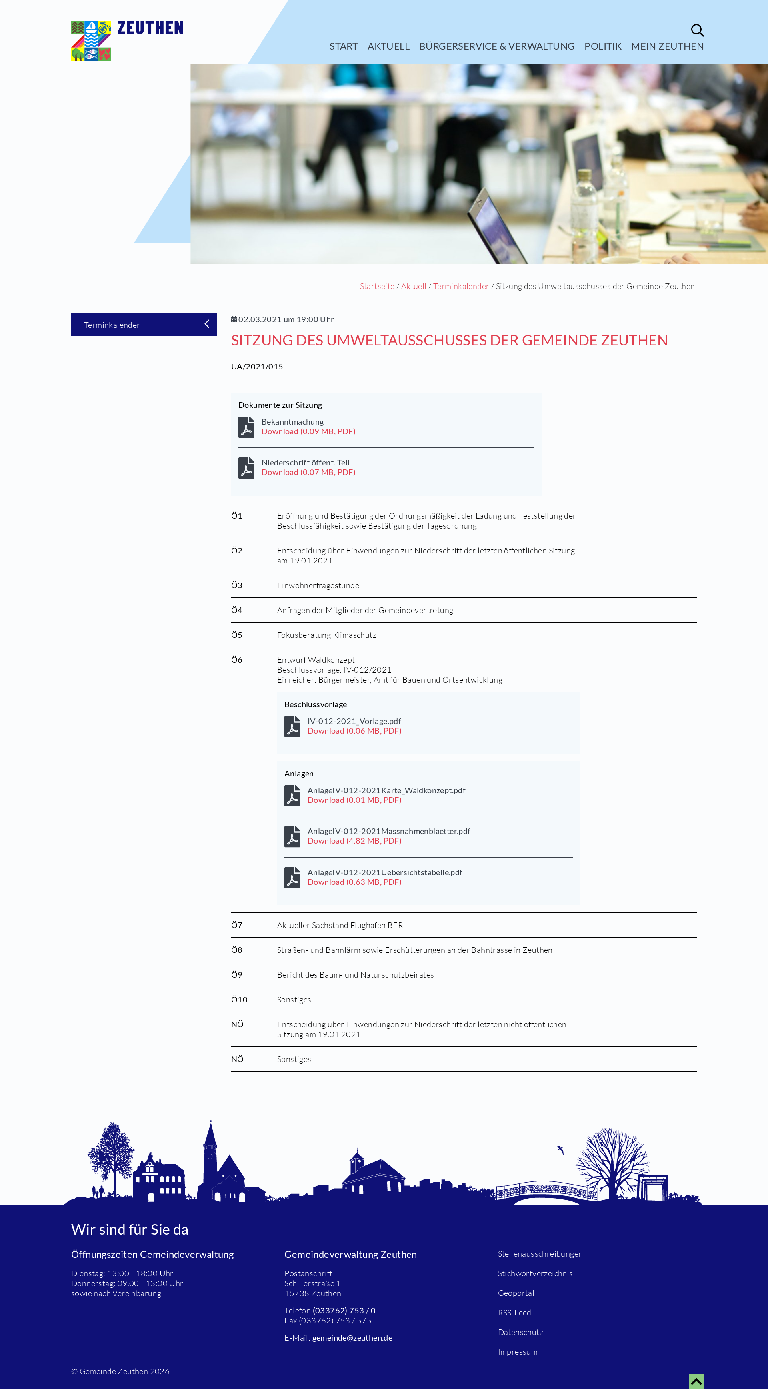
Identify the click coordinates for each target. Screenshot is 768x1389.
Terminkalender (461, 286)
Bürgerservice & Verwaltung (497, 46)
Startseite (377, 286)
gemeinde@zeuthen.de (352, 1337)
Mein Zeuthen (667, 46)
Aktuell (389, 46)
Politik (603, 46)
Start (344, 46)
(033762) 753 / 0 (344, 1310)
